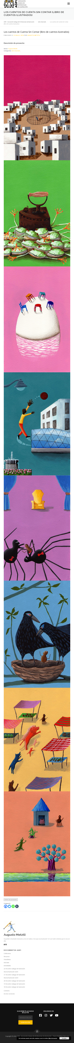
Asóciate (6, 962)
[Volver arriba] (37, 1031)
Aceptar (64, 1038)
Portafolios (7, 959)
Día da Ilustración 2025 (11, 972)
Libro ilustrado (16, 51)
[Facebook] (5, 906)
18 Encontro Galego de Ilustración (14, 987)
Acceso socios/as (9, 994)
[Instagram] (45, 1015)
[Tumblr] (17, 906)
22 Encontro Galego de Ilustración (14, 969)
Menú (68, 3)
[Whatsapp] (13, 906)
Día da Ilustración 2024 (11, 978)
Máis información (52, 1038)
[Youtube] (56, 1015)
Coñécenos (7, 953)
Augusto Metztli (33, 35)
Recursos (7, 956)
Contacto (7, 991)
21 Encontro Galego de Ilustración (14, 975)
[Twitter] (9, 906)
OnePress (60, 1036)
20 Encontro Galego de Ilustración (14, 981)
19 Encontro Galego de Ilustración (14, 984)
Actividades (7, 966)
